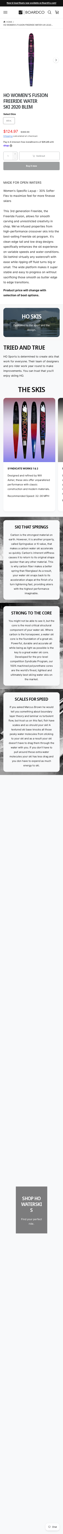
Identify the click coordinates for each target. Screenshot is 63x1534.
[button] (5, 12)
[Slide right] (56, 60)
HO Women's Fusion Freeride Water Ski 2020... (28, 25)
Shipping (8, 136)
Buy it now (31, 166)
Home (9, 22)
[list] (31, 455)
